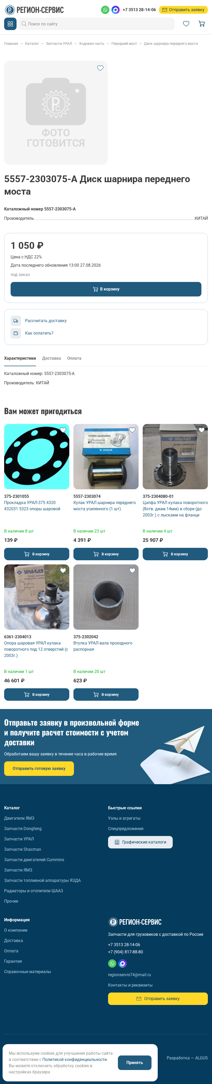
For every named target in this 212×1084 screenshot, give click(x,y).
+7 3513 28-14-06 (139, 9)
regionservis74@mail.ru (129, 974)
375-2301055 (16, 496)
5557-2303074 (87, 496)
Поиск (24, 23)
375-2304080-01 (158, 496)
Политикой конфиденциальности (74, 1059)
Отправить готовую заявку (39, 768)
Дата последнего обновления (39, 265)
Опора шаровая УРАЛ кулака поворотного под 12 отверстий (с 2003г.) (36, 649)
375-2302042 (85, 636)
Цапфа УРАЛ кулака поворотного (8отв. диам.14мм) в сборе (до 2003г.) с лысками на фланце (175, 509)
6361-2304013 (17, 636)
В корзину (109, 289)
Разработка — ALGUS (187, 1057)
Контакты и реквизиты (130, 985)
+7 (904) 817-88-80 (125, 952)
